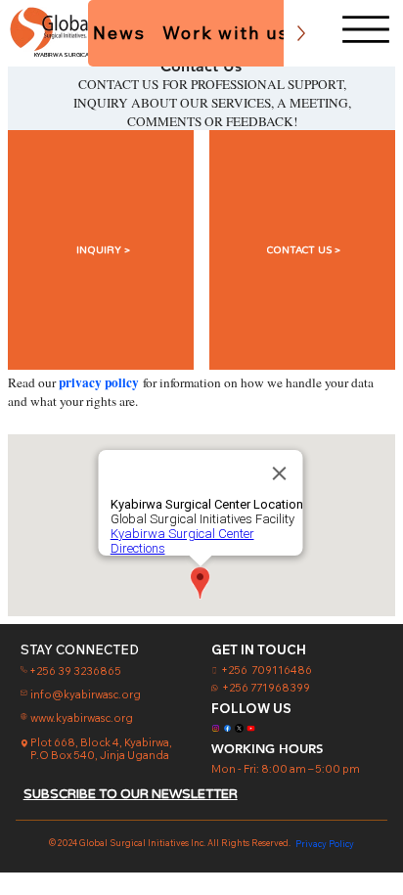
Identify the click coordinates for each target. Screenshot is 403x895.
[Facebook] (227, 728)
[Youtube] (250, 728)
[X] (239, 728)
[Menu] (365, 29)
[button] (101, 250)
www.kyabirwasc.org (81, 718)
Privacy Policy (324, 843)
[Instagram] (215, 728)
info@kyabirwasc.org (85, 694)
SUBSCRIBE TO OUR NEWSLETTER (130, 794)
